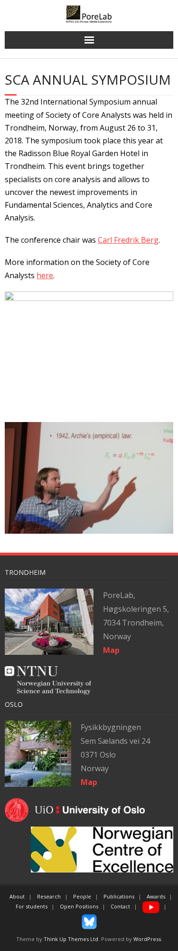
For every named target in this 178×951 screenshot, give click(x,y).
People (82, 896)
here (45, 275)
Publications (118, 896)
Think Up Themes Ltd (71, 938)
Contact (120, 906)
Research (49, 896)
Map (89, 782)
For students (31, 906)
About (17, 896)
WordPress (147, 938)
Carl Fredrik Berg (128, 240)
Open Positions (79, 906)
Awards (156, 896)
